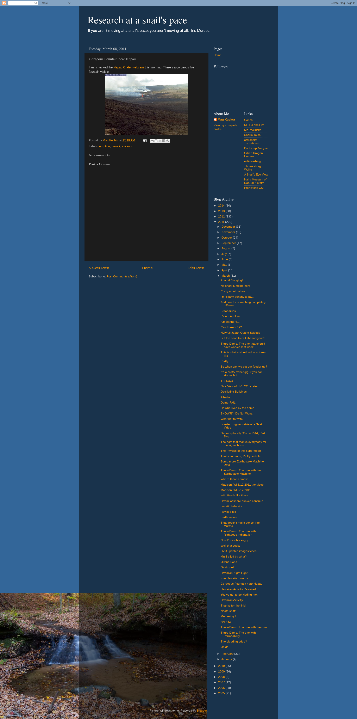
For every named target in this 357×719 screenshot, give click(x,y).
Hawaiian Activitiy (232, 600)
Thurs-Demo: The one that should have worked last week (243, 345)
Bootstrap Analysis (256, 148)
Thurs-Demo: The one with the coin (244, 627)
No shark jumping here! (236, 285)
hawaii (116, 146)
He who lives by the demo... (239, 408)
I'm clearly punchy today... (238, 296)
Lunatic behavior (231, 506)
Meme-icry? (228, 616)
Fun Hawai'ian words (234, 578)
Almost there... (230, 321)
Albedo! (226, 397)
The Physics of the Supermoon (241, 450)
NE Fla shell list (254, 125)
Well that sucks (230, 545)
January (227, 659)
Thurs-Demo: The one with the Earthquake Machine (241, 472)
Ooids (224, 647)
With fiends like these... (236, 495)
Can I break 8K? (231, 327)
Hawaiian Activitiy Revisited (238, 589)
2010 (222, 666)
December (228, 226)
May (224, 264)
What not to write (232, 418)
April (224, 270)
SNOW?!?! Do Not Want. (237, 413)
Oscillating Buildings (234, 391)
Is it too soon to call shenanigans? (243, 338)
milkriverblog (252, 161)
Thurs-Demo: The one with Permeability (238, 634)
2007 (222, 682)
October (227, 237)
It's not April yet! (231, 316)
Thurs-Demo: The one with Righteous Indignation (238, 533)
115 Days (227, 380)
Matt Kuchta (226, 119)
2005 (222, 693)
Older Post (195, 268)
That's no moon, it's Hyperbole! (241, 456)
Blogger (202, 710)
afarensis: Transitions (251, 141)
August (226, 248)
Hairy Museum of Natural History (255, 181)
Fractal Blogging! (232, 280)
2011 (221, 221)
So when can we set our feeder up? (244, 366)
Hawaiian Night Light (234, 572)
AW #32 (226, 621)
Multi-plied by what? (234, 556)
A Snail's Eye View (256, 174)
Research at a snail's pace (137, 19)
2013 (222, 211)
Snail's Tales (252, 134)
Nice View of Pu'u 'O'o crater (239, 386)
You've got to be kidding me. (239, 594)
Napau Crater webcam (128, 67)
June (225, 259)
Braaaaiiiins (228, 311)
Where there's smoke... (236, 479)
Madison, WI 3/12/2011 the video (242, 484)
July (224, 254)
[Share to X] (160, 141)
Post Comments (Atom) (122, 276)
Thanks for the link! (233, 605)
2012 (222, 216)
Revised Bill (228, 511)
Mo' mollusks (252, 129)
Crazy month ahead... (235, 291)
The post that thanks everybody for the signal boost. (243, 443)
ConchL (249, 120)
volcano (126, 146)
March (226, 275)
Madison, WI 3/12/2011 (236, 490)
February (227, 653)
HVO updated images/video (239, 551)
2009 (222, 671)
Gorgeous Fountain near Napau (241, 583)
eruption (104, 146)
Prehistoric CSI (254, 187)
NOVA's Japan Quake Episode (240, 332)
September (229, 243)
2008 (222, 676)
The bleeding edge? (234, 641)
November (228, 232)
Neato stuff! (228, 611)
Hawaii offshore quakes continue (242, 501)
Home (147, 268)
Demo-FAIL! (228, 402)
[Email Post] (145, 140)
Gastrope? (227, 567)
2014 (222, 205)
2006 (222, 687)
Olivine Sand (229, 562)
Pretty (224, 361)
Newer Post (99, 268)
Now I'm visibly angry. (235, 540)
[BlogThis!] (156, 141)
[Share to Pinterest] (168, 141)
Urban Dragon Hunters (253, 155)
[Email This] (152, 141)
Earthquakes (229, 517)
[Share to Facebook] (164, 141)
